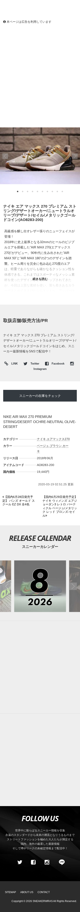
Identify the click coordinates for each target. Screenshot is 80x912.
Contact (44, 892)
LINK (13, 364)
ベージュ (43, 445)
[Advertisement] (40, 70)
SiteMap (10, 892)
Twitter (35, 363)
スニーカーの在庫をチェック (40, 396)
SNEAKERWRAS (43, 901)
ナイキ (41, 439)
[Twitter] (19, 862)
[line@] (60, 862)
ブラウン (56, 445)
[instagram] (47, 862)
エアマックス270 (58, 439)
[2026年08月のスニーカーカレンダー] (40, 586)
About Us (26, 892)
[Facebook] (33, 862)
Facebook (58, 363)
